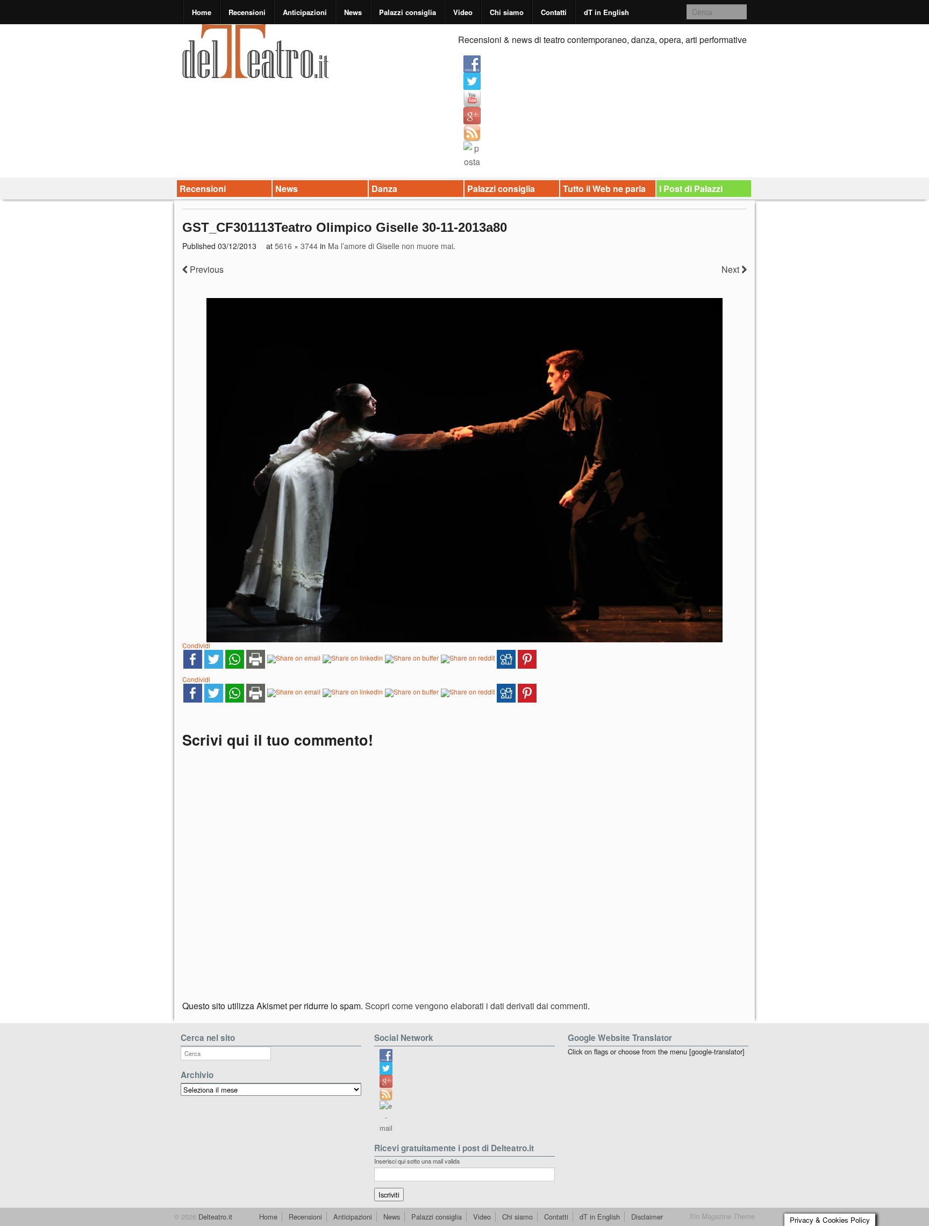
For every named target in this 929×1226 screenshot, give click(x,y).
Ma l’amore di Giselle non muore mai (390, 245)
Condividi (196, 645)
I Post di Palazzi (691, 188)
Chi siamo (507, 12)
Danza (384, 188)
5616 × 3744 (296, 245)
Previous (206, 269)
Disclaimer (647, 1216)
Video (463, 12)
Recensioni (247, 12)
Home (201, 12)
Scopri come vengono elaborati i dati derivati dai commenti (476, 1006)
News (353, 12)
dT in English (606, 12)
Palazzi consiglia (407, 12)
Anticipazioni (305, 12)
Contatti (554, 12)
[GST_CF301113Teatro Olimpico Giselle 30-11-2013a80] (464, 470)
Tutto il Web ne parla (604, 188)
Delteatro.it (214, 1216)
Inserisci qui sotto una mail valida (417, 1161)
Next (731, 269)
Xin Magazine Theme (722, 1216)
